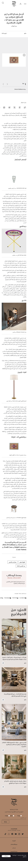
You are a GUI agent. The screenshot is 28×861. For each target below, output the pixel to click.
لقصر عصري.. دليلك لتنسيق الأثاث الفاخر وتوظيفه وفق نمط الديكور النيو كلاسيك (14, 744)
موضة (19, 815)
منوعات (7, 815)
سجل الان (6, 856)
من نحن (14, 847)
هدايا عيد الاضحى (12, 562)
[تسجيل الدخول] (20, 4)
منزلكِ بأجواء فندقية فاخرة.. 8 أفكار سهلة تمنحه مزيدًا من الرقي (15, 782)
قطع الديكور (23, 134)
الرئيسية (14, 840)
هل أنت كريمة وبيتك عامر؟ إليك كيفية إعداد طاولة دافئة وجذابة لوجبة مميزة (14, 658)
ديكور (25, 33)
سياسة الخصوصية (14, 851)
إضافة (5, 821)
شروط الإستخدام (14, 844)
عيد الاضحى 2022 (21, 566)
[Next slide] (3, 84)
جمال (11, 815)
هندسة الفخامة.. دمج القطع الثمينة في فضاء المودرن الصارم (15, 695)
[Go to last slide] (7, 84)
